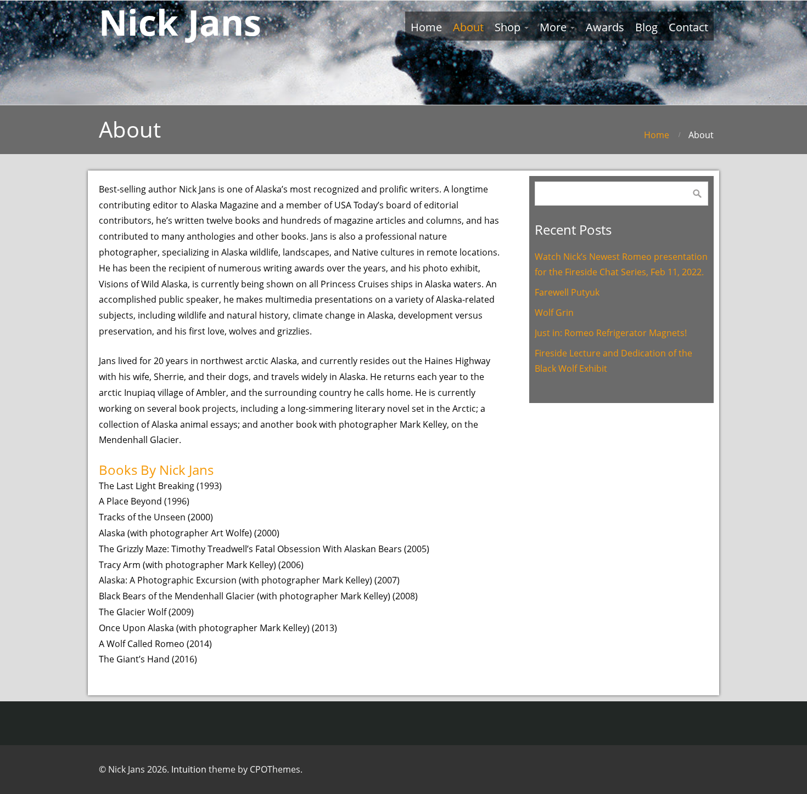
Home (656, 135)
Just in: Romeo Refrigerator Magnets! (611, 333)
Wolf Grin (554, 313)
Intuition (188, 769)
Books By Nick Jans (156, 470)
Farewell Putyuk (567, 292)
